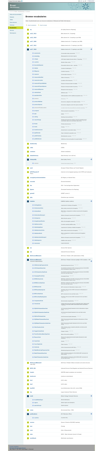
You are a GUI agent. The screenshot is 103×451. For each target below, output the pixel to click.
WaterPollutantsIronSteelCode (41, 357)
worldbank (33, 438)
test (31, 426)
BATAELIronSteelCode (39, 282)
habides (32, 201)
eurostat (32, 181)
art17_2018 (33, 49)
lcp (31, 392)
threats (35, 123)
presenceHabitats (38, 101)
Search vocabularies (32, 25)
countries (36, 62)
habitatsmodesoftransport (40, 237)
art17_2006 (33, 41)
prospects (36, 110)
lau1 (31, 380)
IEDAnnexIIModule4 (35, 362)
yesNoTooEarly (37, 135)
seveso (32, 422)
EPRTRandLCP (34, 172)
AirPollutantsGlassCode (39, 268)
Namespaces (13, 33)
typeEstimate (37, 132)
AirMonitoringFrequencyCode (41, 265)
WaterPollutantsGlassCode (40, 353)
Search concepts (43, 25)
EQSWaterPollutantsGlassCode (41, 319)
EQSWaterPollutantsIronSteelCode (42, 323)
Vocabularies (13, 27)
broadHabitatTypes (38, 399)
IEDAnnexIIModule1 (35, 255)
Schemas (12, 25)
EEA (16, 1)
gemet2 (32, 193)
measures (36, 74)
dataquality (33, 159)
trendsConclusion (38, 129)
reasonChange (37, 119)
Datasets (12, 17)
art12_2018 (33, 37)
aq (31, 29)
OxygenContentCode (39, 331)
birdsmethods (37, 211)
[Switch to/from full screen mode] (86, 1)
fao (31, 185)
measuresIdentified (38, 77)
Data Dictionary (21, 11)
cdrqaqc (36, 59)
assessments (37, 53)
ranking (36, 116)
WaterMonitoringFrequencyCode (41, 350)
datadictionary (34, 155)
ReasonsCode (37, 337)
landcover (33, 376)
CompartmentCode (38, 300)
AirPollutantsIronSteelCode (40, 272)
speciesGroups (37, 405)
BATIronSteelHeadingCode (40, 296)
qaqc (35, 113)
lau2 (31, 384)
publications (33, 414)
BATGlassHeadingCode (39, 289)
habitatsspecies (37, 240)
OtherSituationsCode (39, 327)
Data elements (13, 22)
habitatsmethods (38, 233)
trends (35, 126)
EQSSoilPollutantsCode (39, 316)
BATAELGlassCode (38, 279)
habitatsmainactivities (39, 230)
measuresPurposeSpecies (40, 86)
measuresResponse (38, 89)
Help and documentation (15, 14)
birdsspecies (37, 218)
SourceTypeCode (38, 344)
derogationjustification (39, 221)
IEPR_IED (33, 368)
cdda (31, 147)
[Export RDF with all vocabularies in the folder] (91, 49)
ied (31, 251)
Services (12, 30)
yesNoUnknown (37, 138)
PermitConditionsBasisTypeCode (42, 334)
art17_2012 (33, 45)
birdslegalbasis (37, 205)
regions (36, 402)
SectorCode (37, 341)
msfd (31, 396)
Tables (11, 19)
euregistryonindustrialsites (37, 177)
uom (31, 430)
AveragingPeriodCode (39, 275)
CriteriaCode (37, 303)
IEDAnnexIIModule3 (35, 259)
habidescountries (38, 224)
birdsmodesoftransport (39, 215)
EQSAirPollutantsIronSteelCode (41, 312)
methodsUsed (37, 92)
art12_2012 (33, 33)
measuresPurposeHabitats (40, 83)
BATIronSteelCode (38, 293)
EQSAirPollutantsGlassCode (41, 308)
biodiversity (33, 143)
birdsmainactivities (38, 208)
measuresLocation (38, 80)
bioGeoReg (36, 56)
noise (31, 410)
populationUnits (38, 95)
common (32, 151)
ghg (31, 197)
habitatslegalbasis (38, 227)
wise (31, 434)
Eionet (16, 11)
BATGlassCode (37, 286)
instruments (37, 243)
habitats (36, 68)
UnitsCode (36, 347)
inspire (32, 372)
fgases (32, 189)
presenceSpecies (38, 104)
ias (31, 247)
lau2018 (32, 388)
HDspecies (36, 71)
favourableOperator (38, 65)
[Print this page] (84, 1)
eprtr (31, 168)
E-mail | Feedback (14, 446)
